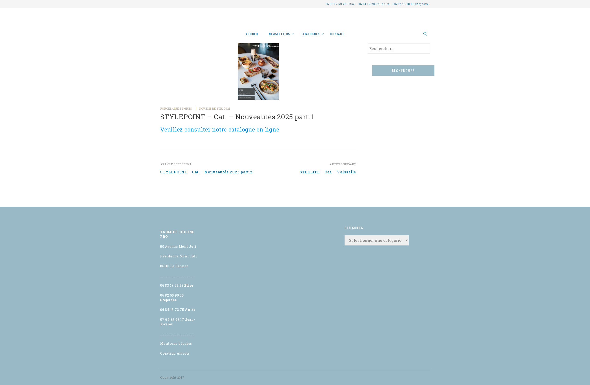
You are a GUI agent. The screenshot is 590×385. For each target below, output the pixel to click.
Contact (337, 33)
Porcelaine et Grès (176, 108)
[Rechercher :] (399, 48)
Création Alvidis (175, 353)
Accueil (252, 33)
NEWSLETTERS (279, 33)
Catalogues (310, 33)
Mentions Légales (176, 343)
